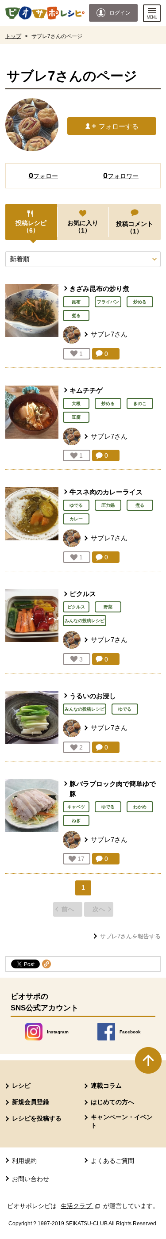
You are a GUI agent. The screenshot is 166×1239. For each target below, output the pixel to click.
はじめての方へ (112, 1101)
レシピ (21, 1085)
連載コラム (106, 1085)
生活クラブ (81, 1205)
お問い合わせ (30, 1178)
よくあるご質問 (112, 1160)
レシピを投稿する (37, 1118)
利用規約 (24, 1160)
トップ (13, 36)
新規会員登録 (30, 1101)
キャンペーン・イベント (122, 1120)
